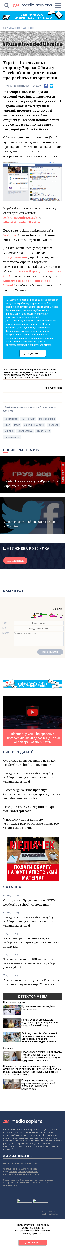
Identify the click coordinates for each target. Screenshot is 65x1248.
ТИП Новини (28, 418)
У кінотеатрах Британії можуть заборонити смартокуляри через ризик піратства (32, 942)
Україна (9, 431)
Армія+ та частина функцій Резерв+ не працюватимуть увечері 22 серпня (31, 982)
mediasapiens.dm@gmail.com (23, 1172)
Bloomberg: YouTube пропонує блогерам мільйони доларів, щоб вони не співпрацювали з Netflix (31, 794)
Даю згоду (32, 1242)
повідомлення (15, 257)
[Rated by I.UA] (24, 1201)
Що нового (29, 28)
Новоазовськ (12, 437)
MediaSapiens (47, 418)
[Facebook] (46, 86)
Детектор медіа (32, 996)
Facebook (53, 425)
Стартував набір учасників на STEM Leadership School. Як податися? (29, 762)
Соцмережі (14, 28)
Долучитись (32, 353)
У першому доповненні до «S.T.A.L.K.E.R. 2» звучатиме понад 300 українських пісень (31, 823)
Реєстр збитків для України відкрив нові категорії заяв (30, 809)
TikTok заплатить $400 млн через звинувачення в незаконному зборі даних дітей (29, 963)
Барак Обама (25, 431)
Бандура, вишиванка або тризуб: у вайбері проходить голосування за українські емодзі (28, 777)
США (7, 425)
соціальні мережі (34, 425)
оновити (57, 609)
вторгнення (43, 431)
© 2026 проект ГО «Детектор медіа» (20, 1169)
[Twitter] (51, 86)
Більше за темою (21, 450)
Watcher (9, 235)
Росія (17, 425)
